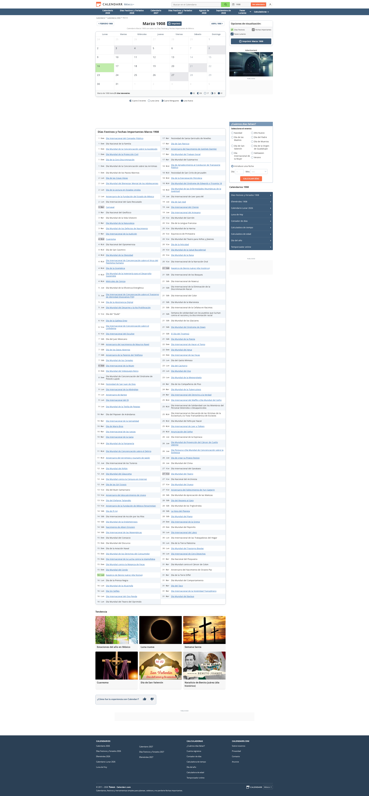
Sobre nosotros (238, 746)
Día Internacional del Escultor (120, 333)
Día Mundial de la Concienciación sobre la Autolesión (131, 149)
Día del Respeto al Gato (182, 500)
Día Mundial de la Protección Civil (122, 154)
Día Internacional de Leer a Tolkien (188, 426)
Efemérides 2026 (103, 756)
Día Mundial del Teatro (182, 473)
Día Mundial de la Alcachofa (119, 585)
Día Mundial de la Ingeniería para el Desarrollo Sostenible (128, 274)
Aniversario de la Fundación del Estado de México (130, 196)
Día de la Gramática (115, 268)
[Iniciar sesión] (270, 4)
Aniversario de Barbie (116, 394)
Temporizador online (241, 247)
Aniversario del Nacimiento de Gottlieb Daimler (194, 149)
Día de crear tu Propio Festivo (185, 457)
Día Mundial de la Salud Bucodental (188, 249)
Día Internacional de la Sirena (185, 521)
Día (233, 171)
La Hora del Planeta (180, 511)
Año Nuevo (259, 132)
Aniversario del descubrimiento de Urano (126, 495)
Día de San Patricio (180, 143)
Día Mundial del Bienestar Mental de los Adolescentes (132, 183)
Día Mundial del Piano (181, 516)
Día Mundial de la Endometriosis (122, 521)
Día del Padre (260, 137)
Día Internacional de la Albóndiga (122, 389)
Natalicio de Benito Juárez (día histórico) (190, 268)
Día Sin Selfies (112, 591)
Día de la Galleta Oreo (116, 320)
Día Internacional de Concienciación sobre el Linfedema (127, 327)
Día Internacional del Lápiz (184, 532)
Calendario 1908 (114, 18)
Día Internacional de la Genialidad (122, 421)
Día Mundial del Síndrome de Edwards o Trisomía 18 (196, 183)
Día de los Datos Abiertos (118, 349)
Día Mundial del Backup (182, 596)
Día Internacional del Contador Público (124, 138)
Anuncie (235, 761)
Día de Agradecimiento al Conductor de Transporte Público (195, 166)
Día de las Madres (239, 138)
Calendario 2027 (156, 11)
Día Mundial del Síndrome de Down (188, 327)
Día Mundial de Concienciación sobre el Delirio (128, 451)
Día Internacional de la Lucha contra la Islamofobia (130, 559)
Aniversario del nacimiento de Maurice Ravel (127, 344)
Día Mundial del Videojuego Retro (122, 371)
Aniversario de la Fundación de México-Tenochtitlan (131, 505)
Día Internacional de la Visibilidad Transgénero (193, 591)
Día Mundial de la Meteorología (186, 377)
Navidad (238, 132)
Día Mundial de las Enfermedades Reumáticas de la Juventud (196, 190)
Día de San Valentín (239, 147)
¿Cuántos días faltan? (243, 124)
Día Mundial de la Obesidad (119, 255)
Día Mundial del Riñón (117, 468)
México (128, 4)
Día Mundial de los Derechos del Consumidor (128, 553)
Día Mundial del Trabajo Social (185, 154)
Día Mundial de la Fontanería (120, 443)
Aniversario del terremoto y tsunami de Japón (128, 457)
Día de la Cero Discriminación (120, 159)
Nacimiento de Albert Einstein (120, 527)
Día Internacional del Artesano (185, 212)
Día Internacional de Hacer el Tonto (188, 344)
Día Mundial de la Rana (182, 255)
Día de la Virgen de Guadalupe (261, 147)
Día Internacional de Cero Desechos (188, 553)
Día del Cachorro (179, 365)
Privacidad (236, 751)
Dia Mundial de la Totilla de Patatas (123, 406)
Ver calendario (258, 4)
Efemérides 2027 (146, 757)
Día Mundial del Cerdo (117, 569)
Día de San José (178, 201)
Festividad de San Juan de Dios (121, 384)
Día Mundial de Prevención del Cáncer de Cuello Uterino (194, 443)
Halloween (259, 153)
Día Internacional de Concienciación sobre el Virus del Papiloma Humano (132, 261)
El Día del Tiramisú (180, 333)
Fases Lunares (240, 34)
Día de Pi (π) (112, 511)
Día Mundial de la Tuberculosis (186, 389)
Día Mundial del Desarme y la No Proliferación (128, 307)
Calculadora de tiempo (242, 227)
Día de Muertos (261, 141)
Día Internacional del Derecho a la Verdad (191, 394)
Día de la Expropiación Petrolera (186, 178)
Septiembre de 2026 (223, 11)
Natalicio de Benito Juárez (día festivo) (124, 575)
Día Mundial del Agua (181, 349)
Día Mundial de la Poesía (183, 339)
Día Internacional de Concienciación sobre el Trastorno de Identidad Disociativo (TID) (132, 295)
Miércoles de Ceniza (115, 281)
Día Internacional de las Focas (185, 355)
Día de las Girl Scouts (116, 484)
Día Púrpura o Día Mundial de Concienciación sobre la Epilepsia (197, 451)
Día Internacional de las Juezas (121, 431)
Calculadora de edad (241, 234)
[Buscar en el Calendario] (225, 4)
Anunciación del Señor (182, 431)
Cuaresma (111, 239)
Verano (257, 157)
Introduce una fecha (244, 166)
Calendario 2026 (107, 11)
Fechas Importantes (263, 30)
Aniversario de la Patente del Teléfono (124, 355)
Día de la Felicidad (180, 244)
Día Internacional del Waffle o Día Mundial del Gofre (196, 400)
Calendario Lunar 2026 (242, 208)
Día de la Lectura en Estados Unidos (123, 189)
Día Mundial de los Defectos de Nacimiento (127, 228)
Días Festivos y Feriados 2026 (132, 11)
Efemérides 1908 (239, 201)
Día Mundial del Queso (182, 484)
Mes (248, 171)
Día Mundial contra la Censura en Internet (126, 479)
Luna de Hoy (237, 214)
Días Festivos (239, 30)
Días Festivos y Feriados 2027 (180, 11)
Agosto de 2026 (204, 11)
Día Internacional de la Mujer (120, 365)
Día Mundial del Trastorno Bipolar (187, 548)
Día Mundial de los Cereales (119, 360)
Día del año (236, 240)
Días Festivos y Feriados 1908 (245, 195)
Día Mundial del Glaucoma (119, 473)
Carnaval (110, 207)
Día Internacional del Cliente (185, 207)
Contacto (236, 756)
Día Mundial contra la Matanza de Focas (125, 564)
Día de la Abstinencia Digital (119, 302)
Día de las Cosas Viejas (117, 178)
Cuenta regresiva (194, 751)
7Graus (112, 787)
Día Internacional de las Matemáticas (124, 532)
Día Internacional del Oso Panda (121, 596)
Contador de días (239, 221)
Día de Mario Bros (114, 426)
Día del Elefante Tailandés (118, 500)
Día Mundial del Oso (181, 371)
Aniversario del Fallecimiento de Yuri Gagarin (193, 489)
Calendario (100, 18)
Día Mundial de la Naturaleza (120, 223)
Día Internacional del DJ (117, 400)
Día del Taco (177, 585)
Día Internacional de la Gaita (119, 437)
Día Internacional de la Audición (121, 233)
